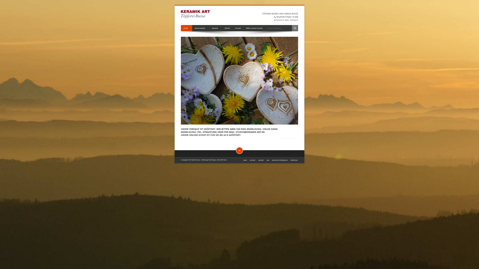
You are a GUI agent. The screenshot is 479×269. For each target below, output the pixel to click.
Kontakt (238, 28)
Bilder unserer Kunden (254, 28)
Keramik (215, 28)
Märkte (227, 28)
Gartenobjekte (200, 28)
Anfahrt (261, 160)
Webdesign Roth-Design (209, 160)
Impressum (294, 160)
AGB (268, 160)
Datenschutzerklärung (280, 160)
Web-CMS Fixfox (221, 160)
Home (185, 28)
